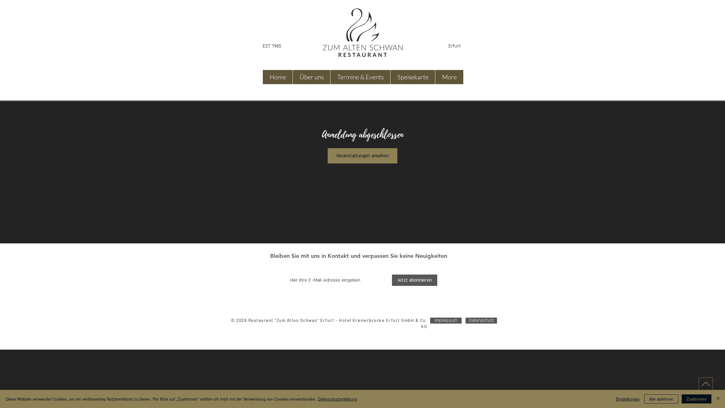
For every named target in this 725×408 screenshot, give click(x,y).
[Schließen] (718, 398)
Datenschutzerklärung (337, 399)
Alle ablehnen (661, 399)
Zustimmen (696, 399)
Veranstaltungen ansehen (362, 156)
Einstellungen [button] (628, 399)
